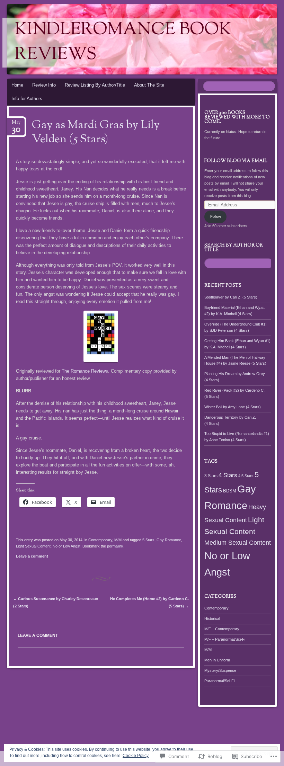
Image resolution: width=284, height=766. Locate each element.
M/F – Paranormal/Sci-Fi (224, 639)
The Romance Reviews (85, 371)
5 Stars (148, 540)
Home (17, 85)
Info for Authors (26, 98)
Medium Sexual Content (237, 542)
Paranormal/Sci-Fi (219, 681)
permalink (115, 546)
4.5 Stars (246, 476)
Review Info (44, 85)
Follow (215, 216)
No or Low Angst (66, 546)
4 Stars (228, 475)
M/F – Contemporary (221, 629)
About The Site (149, 85)
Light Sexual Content (33, 546)
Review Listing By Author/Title (95, 85)
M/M (118, 540)
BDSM (229, 490)
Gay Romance (169, 540)
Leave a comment (32, 556)
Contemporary (100, 540)
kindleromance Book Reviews (123, 43)
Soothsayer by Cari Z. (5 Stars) (230, 297)
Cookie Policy (136, 755)
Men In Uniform (217, 660)
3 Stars (211, 476)
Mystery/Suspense (220, 670)
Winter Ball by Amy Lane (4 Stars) (232, 407)
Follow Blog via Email (235, 161)
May (16, 124)
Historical (212, 618)
